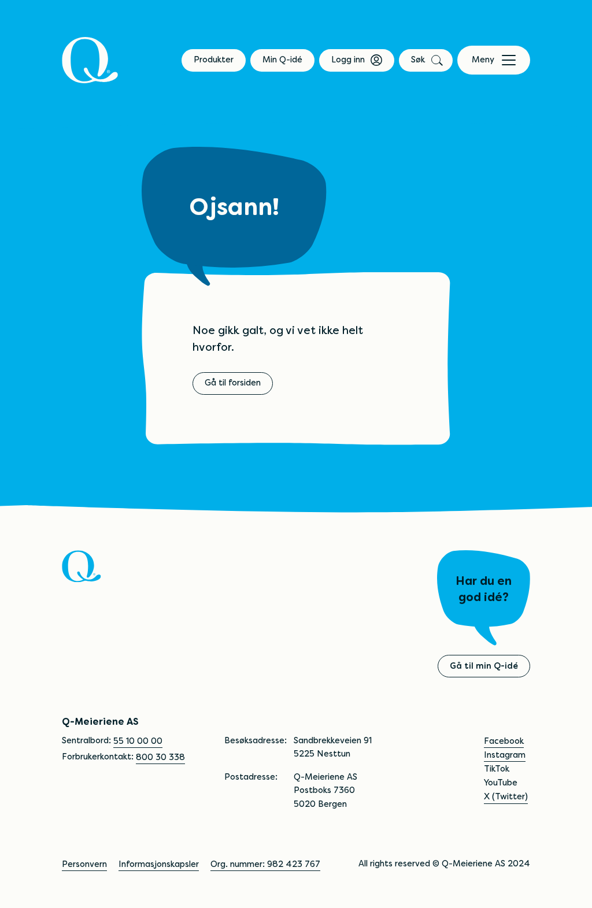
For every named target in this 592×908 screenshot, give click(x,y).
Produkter (214, 59)
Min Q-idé (282, 59)
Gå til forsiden (233, 382)
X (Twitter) (506, 796)
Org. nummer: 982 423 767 (265, 864)
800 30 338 (160, 757)
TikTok (496, 769)
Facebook (504, 741)
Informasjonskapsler (159, 864)
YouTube (500, 782)
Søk (418, 59)
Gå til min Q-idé (484, 666)
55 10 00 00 (137, 741)
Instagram (505, 755)
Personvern (84, 864)
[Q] (90, 60)
